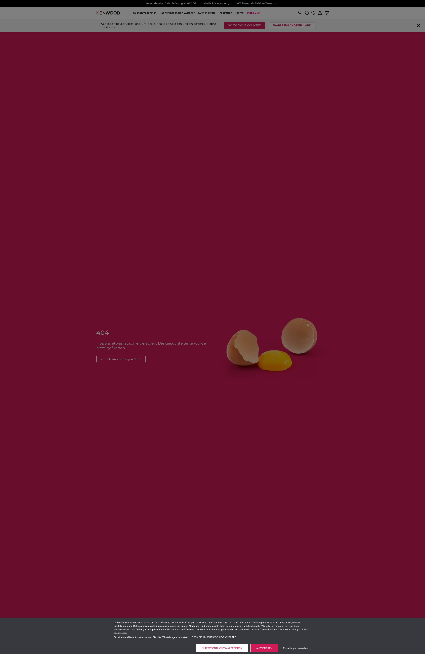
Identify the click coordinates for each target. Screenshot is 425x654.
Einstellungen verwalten (295, 648)
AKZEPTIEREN (264, 648)
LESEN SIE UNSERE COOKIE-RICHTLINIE (213, 637)
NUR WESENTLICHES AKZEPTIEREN (222, 648)
